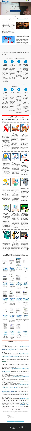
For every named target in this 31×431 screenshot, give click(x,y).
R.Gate (10, 426)
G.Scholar (16, 426)
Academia (19, 426)
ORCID (22, 426)
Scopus (13, 426)
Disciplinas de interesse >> (15, 10)
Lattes (7, 426)
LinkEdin (24, 426)
